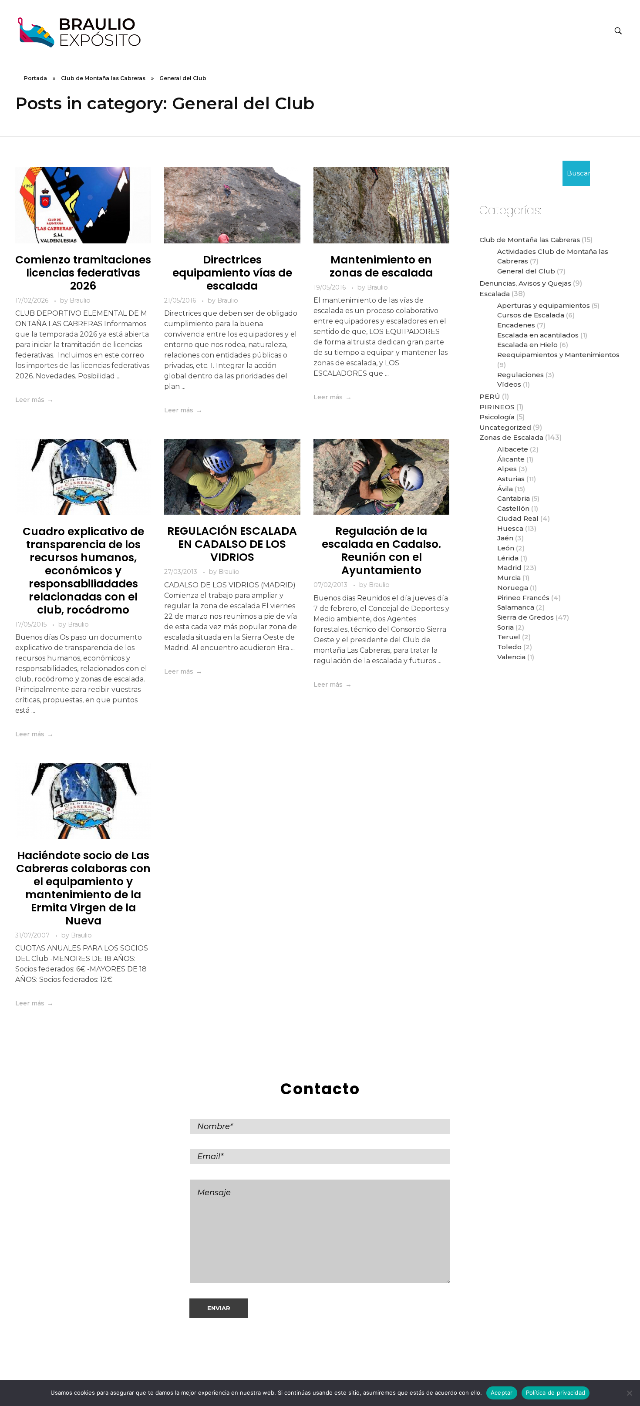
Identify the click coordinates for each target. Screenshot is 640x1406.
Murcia (509, 577)
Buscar (578, 173)
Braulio (80, 300)
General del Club (526, 271)
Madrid (509, 567)
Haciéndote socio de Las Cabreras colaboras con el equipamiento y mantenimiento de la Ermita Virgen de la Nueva (83, 888)
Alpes (507, 469)
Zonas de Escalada (511, 437)
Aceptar (502, 1392)
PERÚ (489, 396)
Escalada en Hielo (527, 345)
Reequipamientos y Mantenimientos (558, 355)
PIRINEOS (497, 407)
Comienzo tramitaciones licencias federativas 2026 (83, 272)
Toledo (509, 647)
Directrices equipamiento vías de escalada (232, 272)
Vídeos (509, 384)
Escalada (494, 294)
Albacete (512, 449)
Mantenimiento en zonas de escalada (381, 266)
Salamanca (515, 607)
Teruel (508, 637)
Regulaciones (520, 375)
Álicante (511, 459)
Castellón (513, 508)
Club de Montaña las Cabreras (103, 78)
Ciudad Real (518, 518)
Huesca (510, 528)
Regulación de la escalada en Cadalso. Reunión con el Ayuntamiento (381, 550)
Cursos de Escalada (530, 315)
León (505, 548)
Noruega (512, 587)
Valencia (511, 657)
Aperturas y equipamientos (543, 305)
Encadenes (516, 325)
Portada (35, 78)
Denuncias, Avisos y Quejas (525, 283)
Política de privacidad (556, 1392)
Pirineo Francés (523, 597)
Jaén (505, 538)
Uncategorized (505, 427)
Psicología (497, 417)
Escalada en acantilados (538, 335)
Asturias (511, 479)
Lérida (508, 558)
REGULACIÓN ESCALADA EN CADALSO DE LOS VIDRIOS (232, 544)
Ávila (505, 489)
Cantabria (513, 498)
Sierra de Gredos (525, 617)
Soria (505, 627)
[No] (629, 1393)
